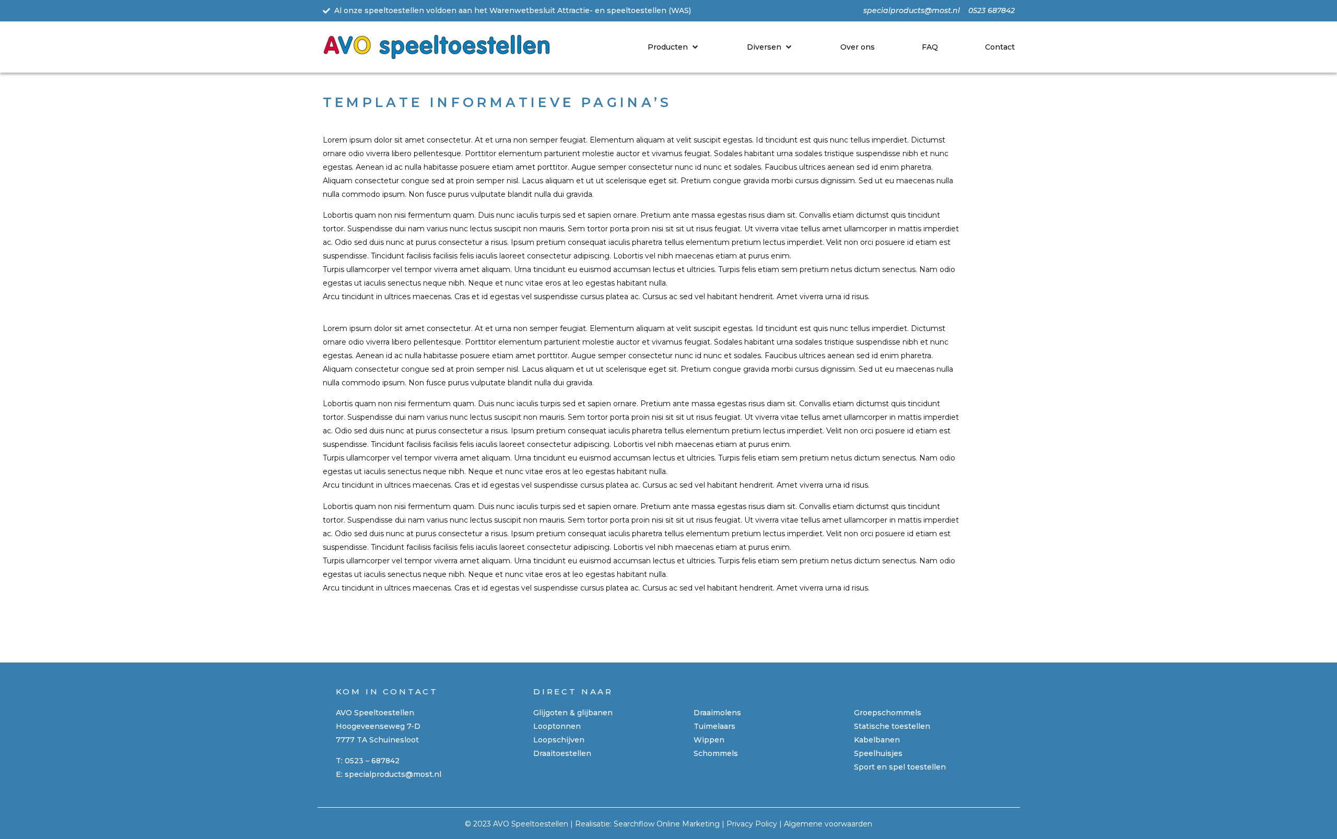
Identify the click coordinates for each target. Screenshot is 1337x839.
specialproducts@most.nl (393, 774)
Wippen (709, 740)
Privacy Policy (751, 824)
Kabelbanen (877, 740)
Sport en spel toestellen (900, 767)
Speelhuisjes (878, 753)
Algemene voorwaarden (828, 824)
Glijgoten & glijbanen (573, 712)
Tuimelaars (714, 726)
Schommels (716, 753)
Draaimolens (717, 712)
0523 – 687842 (372, 760)
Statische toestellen (892, 726)
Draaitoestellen (562, 753)
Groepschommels (887, 712)
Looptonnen (557, 726)
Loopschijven (558, 740)
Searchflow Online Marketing (667, 824)
